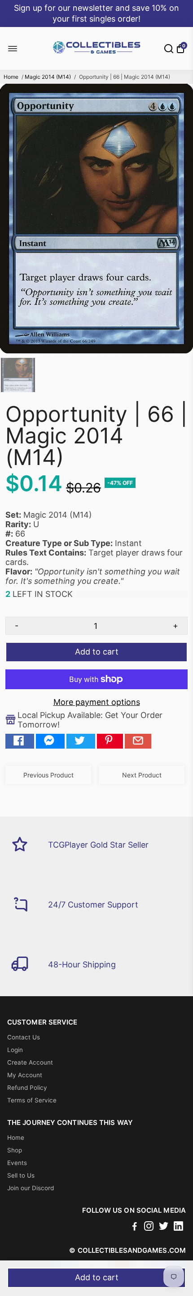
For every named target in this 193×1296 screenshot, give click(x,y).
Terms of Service (32, 1100)
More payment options (96, 702)
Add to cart (96, 1277)
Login (15, 1049)
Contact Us (23, 1037)
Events (17, 1162)
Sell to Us (21, 1175)
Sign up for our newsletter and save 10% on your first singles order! (96, 13)
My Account (24, 1075)
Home (11, 76)
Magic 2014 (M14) (48, 76)
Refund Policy (27, 1087)
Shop (14, 1150)
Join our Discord (30, 1188)
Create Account (30, 1062)
